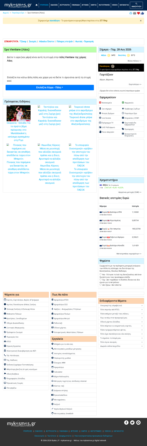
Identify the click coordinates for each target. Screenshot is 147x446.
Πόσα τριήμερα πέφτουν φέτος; (121, 330)
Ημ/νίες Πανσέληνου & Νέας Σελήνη (20, 304)
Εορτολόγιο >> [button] (135, 84)
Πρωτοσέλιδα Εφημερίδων (129, 123)
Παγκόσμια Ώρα (18, 13)
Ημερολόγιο (57, 367)
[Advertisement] (73, 31)
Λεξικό (55, 404)
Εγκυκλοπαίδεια (59, 395)
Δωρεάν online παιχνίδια (121, 346)
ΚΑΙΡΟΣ (94, 5)
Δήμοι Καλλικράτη (60, 376)
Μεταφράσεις (58, 399)
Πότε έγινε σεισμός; (121, 342)
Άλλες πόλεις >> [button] (134, 61)
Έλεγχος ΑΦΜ (58, 362)
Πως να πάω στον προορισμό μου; (121, 318)
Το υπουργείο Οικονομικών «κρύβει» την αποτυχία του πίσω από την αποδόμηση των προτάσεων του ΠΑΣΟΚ (80, 179)
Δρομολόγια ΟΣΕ (59, 304)
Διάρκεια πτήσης (59, 390)
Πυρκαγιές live (11, 336)
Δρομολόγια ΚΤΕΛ (59, 299)
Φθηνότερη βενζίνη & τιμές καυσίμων (20, 369)
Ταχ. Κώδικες (11, 360)
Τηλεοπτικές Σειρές (13, 383)
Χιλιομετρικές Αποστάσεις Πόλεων (67, 332)
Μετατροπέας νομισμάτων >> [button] (129, 254)
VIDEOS (115, 5)
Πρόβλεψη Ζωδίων (131, 108)
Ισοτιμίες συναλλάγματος (63, 353)
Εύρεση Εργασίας (12, 346)
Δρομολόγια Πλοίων (60, 313)
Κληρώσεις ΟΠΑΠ (130, 118)
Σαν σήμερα (105, 108)
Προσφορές (128, 129)
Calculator (56, 371)
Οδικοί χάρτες (58, 327)
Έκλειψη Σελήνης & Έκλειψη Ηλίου (19, 309)
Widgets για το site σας (62, 344)
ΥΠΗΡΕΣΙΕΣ (44, 5)
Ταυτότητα (51, 436)
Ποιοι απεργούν (106, 131)
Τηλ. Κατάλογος (11, 355)
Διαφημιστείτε (65, 436)
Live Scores (105, 118)
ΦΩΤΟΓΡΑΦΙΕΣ (104, 5)
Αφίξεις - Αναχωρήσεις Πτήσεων (66, 309)
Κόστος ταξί (57, 385)
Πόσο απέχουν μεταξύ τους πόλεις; (121, 314)
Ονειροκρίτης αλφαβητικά (121, 306)
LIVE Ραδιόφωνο (107, 127)
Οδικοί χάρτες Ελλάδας (121, 322)
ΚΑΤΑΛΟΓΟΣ (124, 5)
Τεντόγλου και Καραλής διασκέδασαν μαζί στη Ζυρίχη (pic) (49, 121)
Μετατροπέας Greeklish (62, 413)
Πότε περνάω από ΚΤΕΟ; (121, 310)
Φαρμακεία (127, 102)
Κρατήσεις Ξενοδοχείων (15, 318)
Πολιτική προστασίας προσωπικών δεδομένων (94, 436)
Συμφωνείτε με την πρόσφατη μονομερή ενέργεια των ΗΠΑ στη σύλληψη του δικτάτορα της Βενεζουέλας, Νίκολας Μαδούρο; (120, 268)
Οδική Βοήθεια (11, 373)
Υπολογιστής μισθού (61, 358)
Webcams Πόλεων (13, 313)
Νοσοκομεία (105, 102)
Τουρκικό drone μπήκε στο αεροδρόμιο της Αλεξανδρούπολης (80, 121)
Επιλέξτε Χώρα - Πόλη (48, 87)
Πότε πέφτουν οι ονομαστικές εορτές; (121, 326)
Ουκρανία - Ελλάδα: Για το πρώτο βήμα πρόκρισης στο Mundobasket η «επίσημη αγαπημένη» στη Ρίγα (18, 132)
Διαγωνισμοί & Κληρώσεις (129, 134)
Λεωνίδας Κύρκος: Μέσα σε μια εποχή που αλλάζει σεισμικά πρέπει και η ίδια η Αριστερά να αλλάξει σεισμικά (49, 174)
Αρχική (6, 13)
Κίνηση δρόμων (106, 113)
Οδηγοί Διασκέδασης (14, 323)
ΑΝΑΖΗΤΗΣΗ (136, 4)
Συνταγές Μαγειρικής (14, 327)
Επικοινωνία (39, 436)
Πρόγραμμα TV (106, 122)
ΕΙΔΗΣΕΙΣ (54, 5)
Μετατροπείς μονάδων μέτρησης (66, 348)
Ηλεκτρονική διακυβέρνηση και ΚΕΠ (20, 350)
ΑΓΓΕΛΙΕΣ (85, 5)
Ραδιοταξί (56, 323)
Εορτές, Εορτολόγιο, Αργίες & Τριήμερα (21, 299)
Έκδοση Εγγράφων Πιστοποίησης (19, 364)
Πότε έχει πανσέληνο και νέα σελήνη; (121, 334)
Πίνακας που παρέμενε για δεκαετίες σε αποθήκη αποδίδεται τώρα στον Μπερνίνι (18, 167)
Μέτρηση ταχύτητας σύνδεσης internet (69, 381)
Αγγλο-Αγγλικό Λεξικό (61, 408)
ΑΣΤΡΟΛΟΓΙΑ (65, 5)
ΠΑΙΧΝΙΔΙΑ (76, 5)
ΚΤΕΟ (7, 341)
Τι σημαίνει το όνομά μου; (121, 338)
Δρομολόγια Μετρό (60, 318)
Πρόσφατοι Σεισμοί (13, 332)
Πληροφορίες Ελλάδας (14, 378)
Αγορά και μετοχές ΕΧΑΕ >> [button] (129, 192)
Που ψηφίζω (10, 387)
